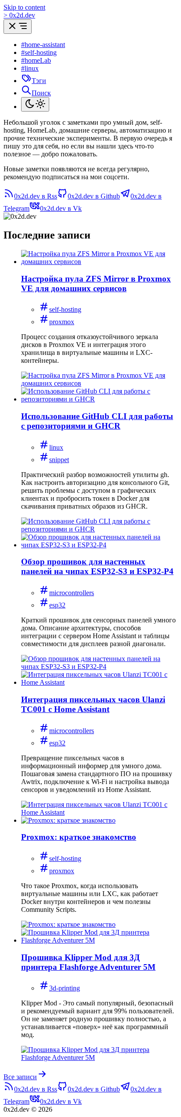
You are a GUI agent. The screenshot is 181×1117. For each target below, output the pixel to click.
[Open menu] (18, 26)
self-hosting (65, 309)
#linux (30, 68)
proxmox (61, 321)
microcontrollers (71, 592)
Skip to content (24, 7)
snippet (59, 459)
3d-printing (64, 988)
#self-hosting (39, 52)
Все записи (20, 1077)
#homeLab (36, 60)
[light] (35, 104)
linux (56, 447)
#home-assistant (43, 44)
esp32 (57, 605)
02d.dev (19, 15)
